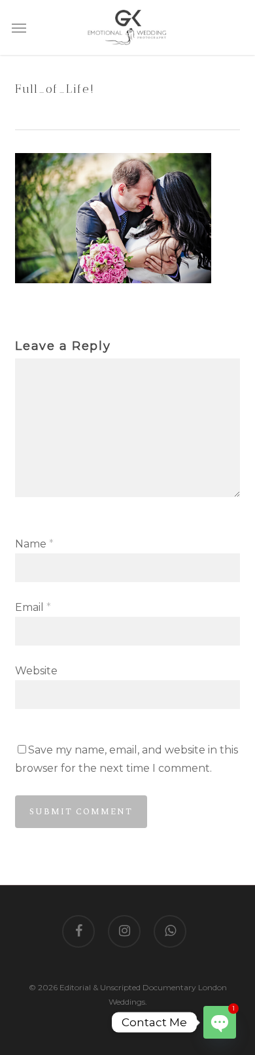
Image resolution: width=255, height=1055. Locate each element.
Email (33, 607)
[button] (19, 27)
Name (34, 544)
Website (36, 671)
